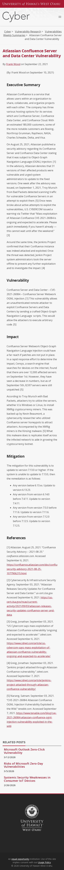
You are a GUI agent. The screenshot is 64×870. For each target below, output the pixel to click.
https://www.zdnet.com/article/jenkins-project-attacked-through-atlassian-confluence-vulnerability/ (29, 685)
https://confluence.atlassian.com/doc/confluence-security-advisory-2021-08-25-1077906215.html (35, 569)
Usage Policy (44, 862)
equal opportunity (20, 858)
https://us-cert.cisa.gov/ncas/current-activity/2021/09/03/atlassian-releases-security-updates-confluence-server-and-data (30, 606)
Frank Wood (13, 64)
